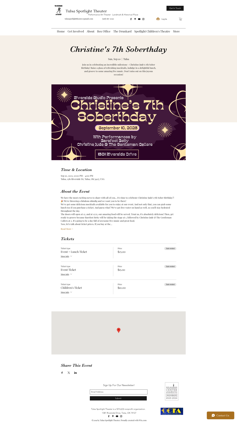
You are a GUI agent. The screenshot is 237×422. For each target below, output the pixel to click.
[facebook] (131, 19)
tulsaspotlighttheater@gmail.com (79, 18)
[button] (180, 19)
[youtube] (139, 19)
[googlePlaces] (135, 19)
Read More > (67, 228)
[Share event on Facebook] (62, 373)
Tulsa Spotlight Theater (86, 11)
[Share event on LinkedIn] (75, 373)
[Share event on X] (68, 373)
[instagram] (143, 19)
